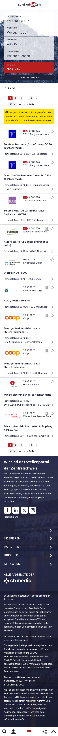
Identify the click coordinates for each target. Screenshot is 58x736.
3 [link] (21, 98)
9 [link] (31, 98)
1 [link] (10, 98)
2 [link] (15, 98)
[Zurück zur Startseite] (18, 583)
